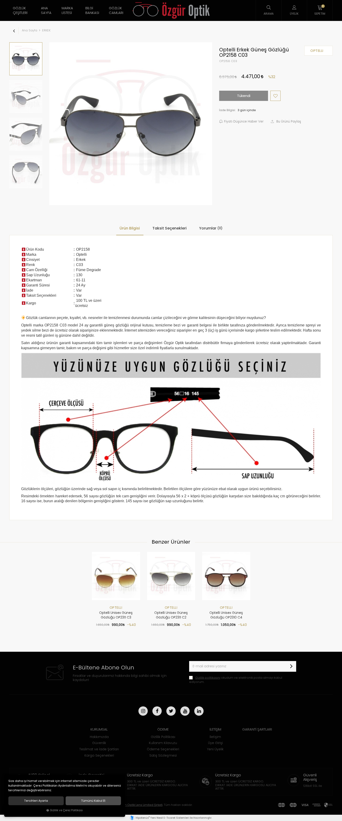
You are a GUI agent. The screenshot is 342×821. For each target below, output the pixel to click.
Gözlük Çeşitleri (20, 10)
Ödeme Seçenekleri (163, 749)
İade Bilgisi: (227, 110)
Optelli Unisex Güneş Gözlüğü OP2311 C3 (116, 615)
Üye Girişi (215, 743)
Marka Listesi (67, 10)
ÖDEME (163, 729)
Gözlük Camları (116, 10)
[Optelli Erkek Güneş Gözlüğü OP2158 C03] (130, 123)
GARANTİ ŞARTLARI (257, 729)
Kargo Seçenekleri (99, 755)
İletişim (215, 736)
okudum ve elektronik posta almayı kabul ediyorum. (235, 679)
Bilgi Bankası (92, 10)
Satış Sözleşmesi (163, 755)
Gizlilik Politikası (163, 736)
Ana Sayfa (46, 10)
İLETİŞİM (215, 729)
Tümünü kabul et (93, 800)
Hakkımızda (99, 736)
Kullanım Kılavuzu (163, 743)
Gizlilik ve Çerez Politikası (66, 810)
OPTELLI (116, 607)
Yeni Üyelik (215, 749)
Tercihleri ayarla (36, 800)
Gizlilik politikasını (207, 677)
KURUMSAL (99, 729)
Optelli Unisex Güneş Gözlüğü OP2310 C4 (226, 615)
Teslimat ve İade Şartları (99, 749)
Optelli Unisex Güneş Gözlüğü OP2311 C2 (171, 615)
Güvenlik (99, 743)
